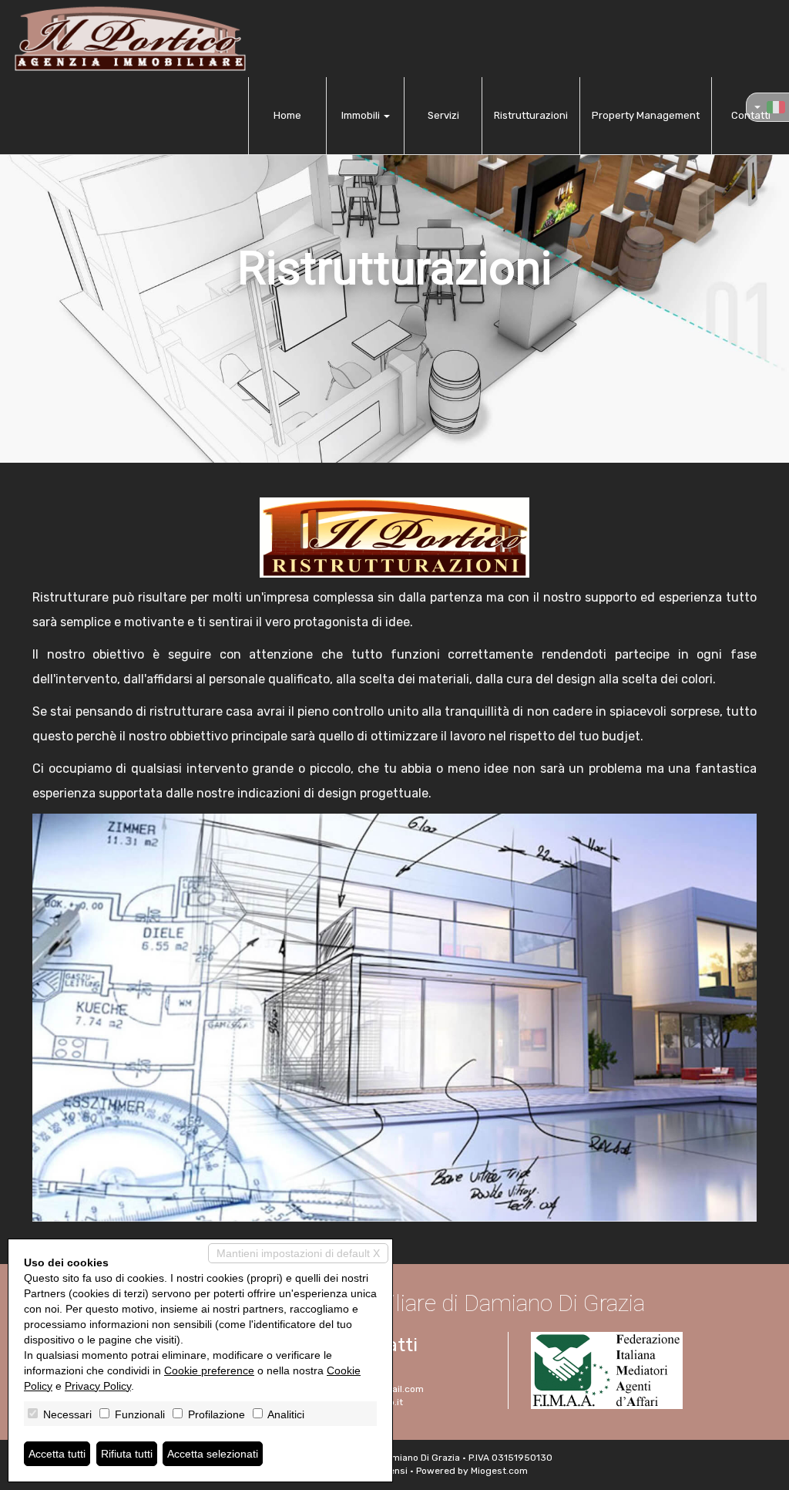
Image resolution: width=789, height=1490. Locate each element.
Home (287, 115)
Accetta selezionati (212, 1454)
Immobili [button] (361, 115)
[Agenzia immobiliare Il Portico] (130, 38)
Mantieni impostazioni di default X (298, 1253)
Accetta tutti (57, 1454)
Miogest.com (499, 1470)
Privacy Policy (98, 1386)
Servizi (443, 115)
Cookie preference (209, 1370)
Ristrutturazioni (531, 115)
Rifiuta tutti (127, 1454)
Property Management (646, 115)
